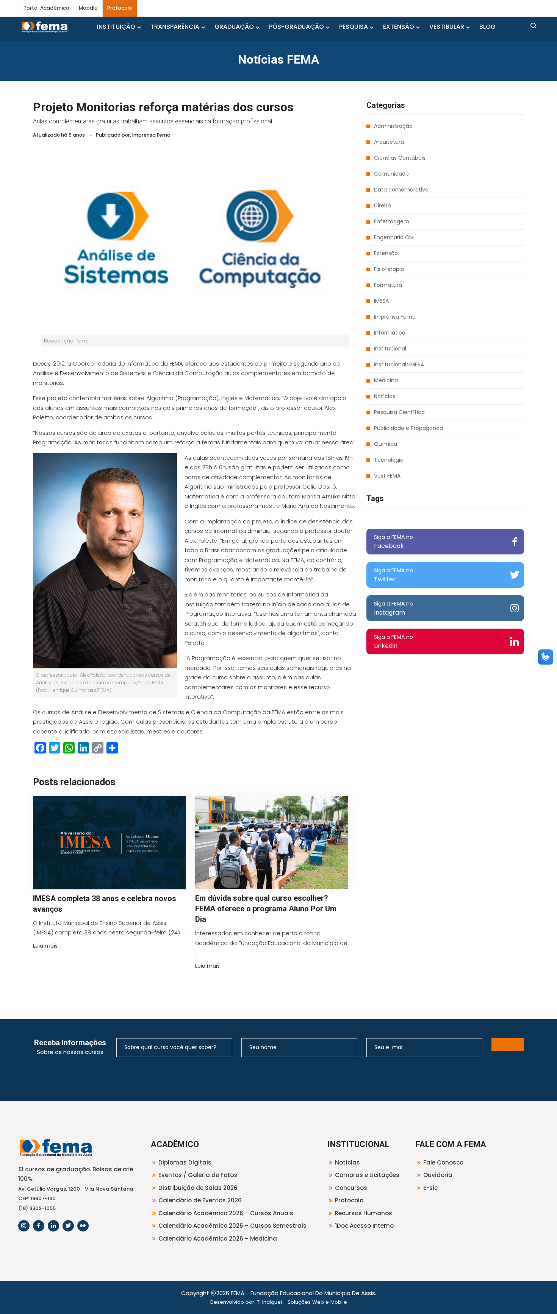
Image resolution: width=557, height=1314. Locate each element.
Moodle (88, 8)
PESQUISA (353, 26)
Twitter (393, 575)
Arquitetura (389, 142)
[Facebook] (38, 1225)
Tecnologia (389, 460)
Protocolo (119, 8)
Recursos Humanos (363, 1213)
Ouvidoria (437, 1175)
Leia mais (45, 946)
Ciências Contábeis (400, 158)
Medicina (386, 380)
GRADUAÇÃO (234, 26)
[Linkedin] (53, 1225)
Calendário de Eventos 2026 (200, 1200)
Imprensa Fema (395, 317)
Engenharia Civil (395, 237)
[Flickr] (83, 1225)
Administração (393, 126)
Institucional (390, 348)
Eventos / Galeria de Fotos (197, 1175)
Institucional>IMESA (399, 364)
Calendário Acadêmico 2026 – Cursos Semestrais (232, 1226)
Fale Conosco (443, 1162)
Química (385, 444)
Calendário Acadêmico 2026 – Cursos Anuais (225, 1213)
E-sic (430, 1188)
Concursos (351, 1188)
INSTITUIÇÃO (116, 26)
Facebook (393, 541)
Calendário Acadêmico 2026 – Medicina (217, 1238)
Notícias (384, 396)
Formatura (388, 285)
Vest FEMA (387, 476)
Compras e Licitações (367, 1175)
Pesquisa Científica (399, 412)
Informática (389, 332)
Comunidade (391, 173)
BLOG (487, 26)
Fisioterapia (389, 269)
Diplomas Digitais (184, 1162)
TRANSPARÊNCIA (174, 26)
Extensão (386, 253)
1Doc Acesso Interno (364, 1226)
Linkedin (393, 641)
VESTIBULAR (446, 26)
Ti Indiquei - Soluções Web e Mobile (302, 1302)
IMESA (381, 301)
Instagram (393, 608)
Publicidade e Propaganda (408, 428)
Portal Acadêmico (46, 8)
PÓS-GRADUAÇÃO (296, 26)
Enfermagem (391, 221)
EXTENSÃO (398, 26)
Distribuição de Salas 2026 (198, 1188)
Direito (382, 205)
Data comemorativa (401, 189)
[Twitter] (68, 1225)
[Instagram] (24, 1225)
